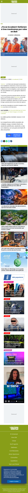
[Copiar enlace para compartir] (27, 258)
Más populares (17, 277)
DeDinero (14, 447)
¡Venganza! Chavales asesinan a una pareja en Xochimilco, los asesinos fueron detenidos (13, 344)
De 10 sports (14, 444)
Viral (3, 77)
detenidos (17, 97)
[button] (1, 1)
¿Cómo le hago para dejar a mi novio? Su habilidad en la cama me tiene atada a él (14, 362)
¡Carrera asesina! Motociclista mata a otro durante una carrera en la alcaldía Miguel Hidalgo (13, 310)
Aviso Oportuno (14, 454)
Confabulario (14, 451)
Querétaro (14, 461)
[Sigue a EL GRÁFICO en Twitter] (13, 486)
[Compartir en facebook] (27, 247)
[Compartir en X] (27, 250)
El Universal (14, 434)
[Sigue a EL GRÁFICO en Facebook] (12, 486)
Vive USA (14, 437)
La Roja (7, 299)
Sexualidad (8, 350)
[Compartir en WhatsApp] (27, 253)
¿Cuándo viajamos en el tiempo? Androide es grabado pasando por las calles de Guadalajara (14, 185)
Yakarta (3, 84)
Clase (14, 441)
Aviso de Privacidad (14, 477)
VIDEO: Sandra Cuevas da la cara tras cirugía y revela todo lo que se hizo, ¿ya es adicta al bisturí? (13, 293)
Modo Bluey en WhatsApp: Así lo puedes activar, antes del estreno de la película (12, 269)
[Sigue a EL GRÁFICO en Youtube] (15, 486)
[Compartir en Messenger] (27, 255)
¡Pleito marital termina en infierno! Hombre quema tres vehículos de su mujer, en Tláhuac (14, 327)
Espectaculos (9, 282)
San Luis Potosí (14, 464)
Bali (2, 107)
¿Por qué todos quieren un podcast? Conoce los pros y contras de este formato (13, 249)
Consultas (14, 457)
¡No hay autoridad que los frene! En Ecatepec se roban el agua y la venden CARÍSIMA (13, 112)
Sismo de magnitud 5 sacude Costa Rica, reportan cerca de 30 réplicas (12, 164)
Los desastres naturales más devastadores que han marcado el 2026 (13, 206)
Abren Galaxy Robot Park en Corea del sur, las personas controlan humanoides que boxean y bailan (13, 228)
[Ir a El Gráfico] (14, 1)
